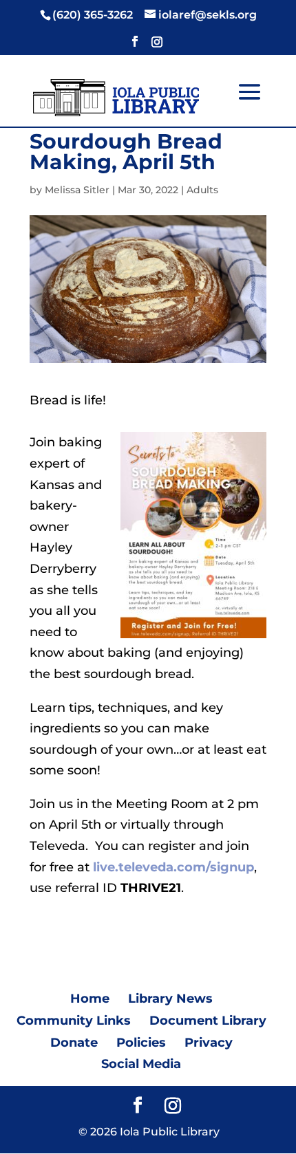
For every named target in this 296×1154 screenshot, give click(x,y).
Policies (141, 1042)
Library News (170, 998)
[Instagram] (156, 45)
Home (89, 998)
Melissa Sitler (77, 190)
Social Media (141, 1063)
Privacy (208, 1042)
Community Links (74, 1020)
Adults (202, 190)
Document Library (207, 1020)
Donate (74, 1042)
